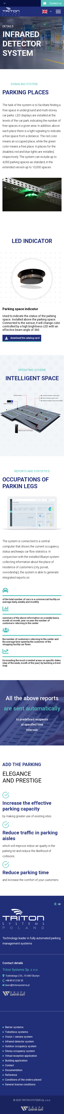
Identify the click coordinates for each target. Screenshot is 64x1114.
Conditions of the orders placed (23, 1079)
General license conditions (20, 1084)
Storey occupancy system (20, 1051)
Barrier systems (14, 1027)
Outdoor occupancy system (20, 1046)
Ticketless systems (16, 1032)
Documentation (13, 1070)
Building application (16, 1060)
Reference (11, 1074)
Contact (9, 1065)
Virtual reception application (21, 1055)
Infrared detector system (19, 1041)
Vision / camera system (18, 1036)
